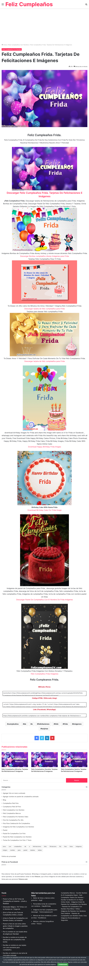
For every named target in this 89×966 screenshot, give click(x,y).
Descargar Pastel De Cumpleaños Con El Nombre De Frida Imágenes (44, 599)
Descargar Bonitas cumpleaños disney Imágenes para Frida (44, 256)
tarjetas (45, 729)
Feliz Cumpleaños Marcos (12, 813)
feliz (56, 724)
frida (66, 724)
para (19, 850)
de (25, 724)
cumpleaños (13, 724)
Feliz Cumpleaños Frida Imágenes (44, 674)
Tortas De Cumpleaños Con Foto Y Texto (17, 840)
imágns (5, 850)
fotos (71, 846)
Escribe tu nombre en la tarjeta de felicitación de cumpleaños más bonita (15, 939)
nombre (12, 850)
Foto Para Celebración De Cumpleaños (16, 823)
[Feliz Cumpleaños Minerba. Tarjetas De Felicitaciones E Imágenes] (15, 759)
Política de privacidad (9, 856)
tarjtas (40, 850)
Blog (4, 800)
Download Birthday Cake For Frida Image (45, 510)
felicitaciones (43, 724)
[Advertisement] (44, 27)
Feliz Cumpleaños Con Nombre (18, 45)
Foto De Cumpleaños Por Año (13, 820)
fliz (60, 846)
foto (65, 846)
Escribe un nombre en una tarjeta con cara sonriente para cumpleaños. (14, 947)
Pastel (5, 830)
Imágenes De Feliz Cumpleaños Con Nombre (18, 827)
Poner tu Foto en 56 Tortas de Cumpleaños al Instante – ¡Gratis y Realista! (15, 901)
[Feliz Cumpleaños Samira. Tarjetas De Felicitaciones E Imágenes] (74, 759)
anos (4, 846)
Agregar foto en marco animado (14, 793)
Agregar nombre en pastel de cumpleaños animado (21, 796)
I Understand (63, 964)
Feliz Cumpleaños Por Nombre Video (15, 817)
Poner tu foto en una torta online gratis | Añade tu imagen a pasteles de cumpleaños (15, 926)
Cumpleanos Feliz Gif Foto (12, 806)
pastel (25, 850)
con (10, 846)
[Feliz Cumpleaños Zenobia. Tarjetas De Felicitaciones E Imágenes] (44, 759)
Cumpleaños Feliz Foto (11, 803)
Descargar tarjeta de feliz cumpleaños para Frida (44, 309)
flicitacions (53, 846)
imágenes (77, 724)
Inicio (5, 45)
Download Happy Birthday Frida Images (44, 447)
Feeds (4, 893)
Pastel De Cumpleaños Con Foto (14, 833)
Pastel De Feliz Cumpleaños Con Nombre (17, 837)
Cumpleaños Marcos (68, 893)
